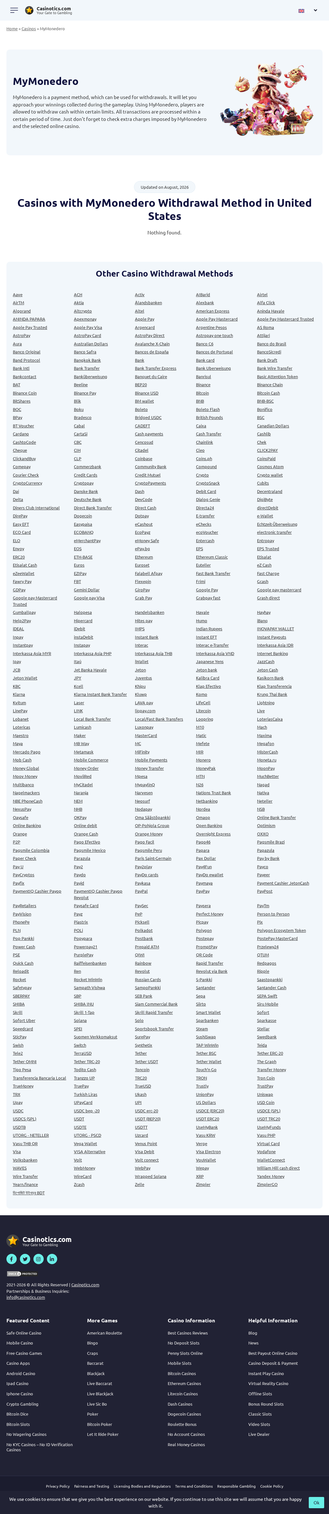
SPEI (78, 1028)
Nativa (263, 792)
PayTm (263, 905)
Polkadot (144, 930)
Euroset (142, 565)
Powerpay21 (85, 946)
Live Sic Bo (97, 1404)
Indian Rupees (209, 628)
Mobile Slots (179, 1363)
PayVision (22, 914)
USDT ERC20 (207, 1118)
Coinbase (143, 458)
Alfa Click (266, 302)
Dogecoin (83, 515)
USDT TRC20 (268, 1118)
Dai (16, 491)
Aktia (79, 302)
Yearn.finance (25, 1184)
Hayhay (264, 612)
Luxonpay (144, 727)
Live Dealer (259, 1434)
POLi (78, 930)
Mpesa (141, 776)
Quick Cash (23, 963)
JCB (16, 669)
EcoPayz (142, 532)
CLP (77, 458)
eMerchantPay (87, 540)
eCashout (144, 524)
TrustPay (265, 1086)
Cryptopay (83, 483)
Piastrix (81, 922)
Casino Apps (18, 1363)
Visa (17, 1151)
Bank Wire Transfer (274, 368)
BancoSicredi (269, 351)
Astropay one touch (214, 335)
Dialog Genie (208, 499)
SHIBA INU (84, 1004)
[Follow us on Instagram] (38, 1259)
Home (12, 28)
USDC (18, 1110)
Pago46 (203, 841)
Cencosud (144, 442)
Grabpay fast (208, 597)
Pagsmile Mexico (90, 850)
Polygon (204, 930)
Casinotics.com (85, 1284)
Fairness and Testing (91, 1486)
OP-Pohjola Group (152, 825)
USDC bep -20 (87, 1110)
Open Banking (209, 825)
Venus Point (146, 1143)
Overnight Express (213, 833)
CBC (78, 442)
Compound (206, 466)
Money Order (86, 768)
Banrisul (203, 376)
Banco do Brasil (271, 343)
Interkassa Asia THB (153, 653)
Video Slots (259, 1424)
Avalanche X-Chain (152, 343)
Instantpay (23, 645)
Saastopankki (269, 979)
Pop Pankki (23, 938)
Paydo (80, 874)
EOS (78, 548)
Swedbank (267, 1036)
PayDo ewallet (209, 874)
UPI (138, 1102)
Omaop (203, 817)
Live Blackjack (100, 1393)
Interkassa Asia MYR (32, 653)
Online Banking (27, 825)
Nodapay (143, 809)
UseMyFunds (269, 1127)
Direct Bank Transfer (93, 507)
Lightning (266, 702)
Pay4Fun (204, 866)
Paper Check (24, 858)
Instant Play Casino (266, 1373)
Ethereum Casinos (184, 1383)
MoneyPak (206, 768)
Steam (202, 1028)
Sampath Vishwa (89, 987)
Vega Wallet (85, 1143)
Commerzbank (87, 466)
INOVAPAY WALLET (275, 628)
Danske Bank (86, 491)
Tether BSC (206, 1053)
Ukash (141, 1094)
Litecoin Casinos (183, 1393)
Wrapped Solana (150, 1176)
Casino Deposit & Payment (273, 1363)
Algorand (22, 311)
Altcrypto (83, 311)
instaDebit (83, 637)
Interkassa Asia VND (215, 653)
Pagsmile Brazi (271, 841)
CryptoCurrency (27, 483)
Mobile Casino (19, 1342)
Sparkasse (266, 1020)
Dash (139, 491)
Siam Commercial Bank (156, 1004)
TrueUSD (143, 1086)
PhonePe (21, 922)
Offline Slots (260, 1393)
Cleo (200, 450)
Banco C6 (204, 343)
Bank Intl (21, 368)
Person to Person (273, 914)
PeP (138, 914)
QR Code (204, 954)
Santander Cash (271, 987)
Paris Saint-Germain (153, 858)
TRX (16, 1094)
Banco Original (26, 351)
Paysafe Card (86, 905)
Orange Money (149, 833)
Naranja (81, 792)
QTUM (263, 954)
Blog (252, 1333)
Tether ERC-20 (270, 1053)
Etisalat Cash (25, 565)
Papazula (265, 850)
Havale (202, 612)
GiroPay (142, 589)
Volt (78, 1160)
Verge (201, 1143)
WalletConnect (271, 1160)
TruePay (81, 1086)
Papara (202, 850)
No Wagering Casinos (26, 1434)
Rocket (19, 979)
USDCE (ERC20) (210, 1110)
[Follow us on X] (25, 1259)
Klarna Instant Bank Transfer (100, 694)
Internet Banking (272, 653)
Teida (262, 1045)
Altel (139, 311)
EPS (199, 548)
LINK (78, 710)
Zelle (139, 1184)
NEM (78, 801)
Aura (17, 343)
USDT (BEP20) (148, 1118)
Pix (260, 922)
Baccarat (95, 1363)
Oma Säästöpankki (152, 817)
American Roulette (104, 1333)
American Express (212, 311)
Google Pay (207, 589)
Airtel (262, 294)
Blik (77, 401)
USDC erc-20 (146, 1110)
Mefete (202, 743)
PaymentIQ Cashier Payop (37, 891)
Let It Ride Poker (103, 1434)
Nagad (263, 784)
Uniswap (265, 1094)
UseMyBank (207, 1127)
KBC (17, 686)
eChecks (203, 524)
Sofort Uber (24, 1020)
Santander (205, 987)
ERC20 (19, 557)
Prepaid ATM (147, 946)
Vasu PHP (266, 1135)
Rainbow (143, 963)
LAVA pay (144, 702)
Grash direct (268, 597)
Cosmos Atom (270, 466)
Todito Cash (85, 1069)
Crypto (202, 475)
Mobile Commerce (91, 759)
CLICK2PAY (267, 450)
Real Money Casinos (186, 1444)
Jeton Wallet (25, 677)
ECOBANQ (83, 532)
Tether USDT (146, 1061)
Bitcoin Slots (18, 1424)
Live (261, 710)
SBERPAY (21, 996)
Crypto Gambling (22, 1404)
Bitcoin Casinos (182, 1373)
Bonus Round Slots (266, 1404)
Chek (261, 442)
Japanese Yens (210, 661)
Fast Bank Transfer (213, 573)
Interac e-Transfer (212, 645)
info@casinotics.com (25, 1297)
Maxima (264, 735)
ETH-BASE (83, 557)
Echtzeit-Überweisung (277, 524)
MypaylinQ (145, 784)
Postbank (144, 938)
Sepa (200, 996)
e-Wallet (265, 515)
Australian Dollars (91, 343)
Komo (201, 694)
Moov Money (25, 776)
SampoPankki (148, 987)
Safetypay (22, 987)
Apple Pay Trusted (30, 327)
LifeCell (203, 702)
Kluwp (141, 694)
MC (138, 743)
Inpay (18, 637)
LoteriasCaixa (270, 719)
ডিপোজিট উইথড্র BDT (29, 1192)
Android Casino (20, 1373)
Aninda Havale (270, 311)
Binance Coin (25, 393)
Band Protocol (26, 360)
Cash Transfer (208, 433)
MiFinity (142, 751)
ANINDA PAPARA (29, 319)
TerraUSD (83, 1053)
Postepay (205, 938)
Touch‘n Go (206, 1069)
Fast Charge (268, 573)
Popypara (83, 938)
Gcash (262, 581)
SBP (77, 996)
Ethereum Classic (212, 557)
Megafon (265, 743)
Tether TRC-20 (87, 1061)
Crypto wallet (270, 475)
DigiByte (265, 499)
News (253, 1342)
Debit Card (206, 491)
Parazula (82, 858)
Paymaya (204, 883)
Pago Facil (144, 841)
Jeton (140, 669)
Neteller (264, 801)
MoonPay (266, 768)
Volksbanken (25, 1160)
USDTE (80, 1127)
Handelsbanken (149, 612)
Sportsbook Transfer (154, 1028)
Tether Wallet (208, 1061)
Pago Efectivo (87, 841)
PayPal (141, 891)
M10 (200, 727)
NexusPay (22, 809)
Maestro (21, 735)
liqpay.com (145, 710)
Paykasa (142, 883)
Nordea (203, 809)
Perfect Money (209, 914)
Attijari (263, 335)
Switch (80, 1045)
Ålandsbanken (148, 302)
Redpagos (266, 963)
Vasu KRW (205, 1135)
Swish (18, 1045)
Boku (79, 409)
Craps (92, 1353)
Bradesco (83, 417)
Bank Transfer (87, 368)
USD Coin (265, 1102)
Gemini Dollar (87, 589)
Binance (203, 384)
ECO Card (22, 532)
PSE (16, 954)
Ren (77, 971)
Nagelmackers (26, 792)
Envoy (18, 548)
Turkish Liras (85, 1094)
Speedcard (23, 1028)
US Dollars (206, 1102)
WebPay (142, 1168)
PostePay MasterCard (277, 938)
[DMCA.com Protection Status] (22, 1274)
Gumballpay (24, 612)
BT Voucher (23, 425)
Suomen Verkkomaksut (95, 1036)
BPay (17, 417)
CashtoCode (24, 442)
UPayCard (83, 1102)
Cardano (21, 433)
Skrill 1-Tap (84, 1012)
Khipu (140, 686)
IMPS (140, 628)
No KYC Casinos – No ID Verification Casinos (39, 1447)
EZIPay (80, 573)
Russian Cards (148, 979)
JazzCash (265, 661)
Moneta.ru (266, 759)
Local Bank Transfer (92, 719)
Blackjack (96, 1373)
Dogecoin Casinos (184, 1414)
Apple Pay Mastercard (217, 319)
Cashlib (264, 433)
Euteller (203, 565)
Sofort (263, 1012)
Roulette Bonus (182, 1424)
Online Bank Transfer (276, 817)
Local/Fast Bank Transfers (159, 719)
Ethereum (144, 557)
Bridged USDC (148, 417)
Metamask (83, 751)
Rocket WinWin (88, 979)
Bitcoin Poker (99, 1424)
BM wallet (144, 401)
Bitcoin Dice (17, 1414)
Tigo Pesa (22, 1069)
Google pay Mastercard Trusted (35, 601)
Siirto (201, 1004)
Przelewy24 (268, 946)
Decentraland (269, 491)
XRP (200, 1176)
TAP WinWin (207, 1045)
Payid (79, 883)
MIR (199, 751)
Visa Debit (144, 1151)
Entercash (205, 540)
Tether (141, 1053)
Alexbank (205, 302)
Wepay (202, 1168)
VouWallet (206, 1160)
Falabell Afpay (148, 573)
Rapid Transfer (209, 963)
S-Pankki (204, 979)
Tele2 (18, 1053)
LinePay (20, 710)
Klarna (19, 694)
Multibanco (23, 784)
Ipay (17, 661)
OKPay (80, 817)
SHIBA (19, 1004)
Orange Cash (86, 833)
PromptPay (206, 946)
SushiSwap (206, 1036)
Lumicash (82, 727)
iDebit (79, 628)
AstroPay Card (87, 335)
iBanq (262, 620)
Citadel (141, 450)
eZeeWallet (23, 573)
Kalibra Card (207, 677)
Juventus (143, 677)
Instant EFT (206, 637)
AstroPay (21, 335)
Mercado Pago (26, 751)
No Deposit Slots (184, 1342)
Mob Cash (22, 759)
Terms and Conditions (194, 1486)
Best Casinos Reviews (188, 1333)
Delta (18, 499)
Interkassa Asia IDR (275, 645)
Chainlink (204, 442)
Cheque (20, 450)
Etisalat (264, 557)
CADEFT (142, 425)
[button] (308, 10)
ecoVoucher (207, 532)
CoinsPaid (266, 458)
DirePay (20, 515)
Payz (78, 914)
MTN (200, 776)
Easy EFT (21, 524)
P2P (16, 841)
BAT (16, 384)
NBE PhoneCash (27, 801)
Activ (140, 294)
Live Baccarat (99, 1383)
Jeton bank (206, 669)
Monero (203, 759)
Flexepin (143, 581)
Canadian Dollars (273, 425)
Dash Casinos (180, 1404)
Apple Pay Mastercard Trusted (285, 319)
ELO (16, 540)
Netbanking (207, 801)
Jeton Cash (267, 669)
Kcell (78, 686)
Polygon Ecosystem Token (281, 930)
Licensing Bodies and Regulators (142, 1486)
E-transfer (205, 515)
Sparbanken (207, 1020)
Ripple (263, 971)
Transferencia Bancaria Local (39, 1078)
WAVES (20, 1168)
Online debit (85, 825)
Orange (20, 833)
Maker (80, 735)
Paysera (203, 905)
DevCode (143, 499)
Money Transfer (149, 768)
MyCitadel (83, 784)
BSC (260, 417)
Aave (17, 294)
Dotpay (142, 515)
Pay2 (78, 866)
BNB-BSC (265, 401)
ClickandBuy (24, 458)
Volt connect (147, 1160)
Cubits (263, 483)
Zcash (79, 1184)
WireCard (83, 1176)
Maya (18, 743)
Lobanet (21, 719)
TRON (201, 1078)
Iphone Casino (19, 1393)
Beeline (81, 384)
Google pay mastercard (279, 589)
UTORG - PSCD (87, 1135)
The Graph (266, 1061)
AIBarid (203, 294)
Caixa (201, 425)
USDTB (19, 1127)
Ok (316, 1502)
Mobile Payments (151, 759)
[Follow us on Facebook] (11, 1259)
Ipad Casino (17, 1383)
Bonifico (264, 409)
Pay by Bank (268, 858)
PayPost (264, 891)
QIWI (140, 954)
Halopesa (83, 612)
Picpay (202, 922)
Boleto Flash (208, 409)
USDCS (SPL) (24, 1118)
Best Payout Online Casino (273, 1353)
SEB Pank (143, 996)
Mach (262, 727)
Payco (262, 866)
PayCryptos (23, 874)
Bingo (92, 1342)
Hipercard (83, 620)
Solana (80, 1020)
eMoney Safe (147, 540)
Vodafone (266, 1151)
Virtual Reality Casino (268, 1383)
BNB (200, 401)
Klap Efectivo (208, 686)
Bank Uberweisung (213, 368)
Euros (79, 565)
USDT (79, 1118)
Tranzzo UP (84, 1078)
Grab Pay (143, 597)
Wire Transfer (25, 1176)
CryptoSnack (208, 483)
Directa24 (205, 507)
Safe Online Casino (23, 1333)
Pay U (18, 866)
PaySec (141, 905)
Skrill (17, 1012)
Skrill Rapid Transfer (154, 1012)
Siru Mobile (267, 1004)
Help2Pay (22, 620)
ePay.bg (142, 548)
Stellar (263, 1028)
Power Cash (24, 946)
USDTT (141, 1127)
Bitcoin (202, 393)
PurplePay (83, 954)
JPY (77, 677)
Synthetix (143, 1045)
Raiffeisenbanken (90, 963)
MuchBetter (268, 776)
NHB (78, 809)
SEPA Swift (267, 996)
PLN (17, 930)
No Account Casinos (186, 1434)
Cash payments (149, 433)
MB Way (81, 743)
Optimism (266, 825)
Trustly (202, 1086)
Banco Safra (85, 351)
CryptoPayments (150, 483)
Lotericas (21, 727)
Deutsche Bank (88, 499)
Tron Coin (266, 1078)
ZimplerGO (267, 1184)
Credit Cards (85, 475)
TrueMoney (23, 1086)
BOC (17, 409)
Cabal (79, 425)
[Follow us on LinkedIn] (52, 1259)
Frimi (200, 581)
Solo (139, 1020)
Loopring (204, 719)
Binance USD (146, 393)
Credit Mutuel (148, 475)
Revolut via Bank (211, 971)
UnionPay (205, 1094)
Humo (201, 620)
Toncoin (142, 1069)
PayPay (202, 891)
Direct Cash (145, 507)
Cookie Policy (271, 1486)
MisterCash (267, 751)
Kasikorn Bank (270, 677)
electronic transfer (274, 532)
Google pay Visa (89, 597)
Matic (201, 735)
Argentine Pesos (211, 327)
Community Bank (150, 466)
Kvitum (19, 702)
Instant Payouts (271, 637)
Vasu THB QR (25, 1143)
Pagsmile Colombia (31, 850)
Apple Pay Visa (88, 327)
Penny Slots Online (185, 1353)
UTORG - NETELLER (31, 1135)
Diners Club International (36, 507)
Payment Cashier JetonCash (283, 883)
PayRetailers (24, 905)
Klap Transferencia (274, 686)
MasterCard (146, 735)
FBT (77, 581)
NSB (261, 809)
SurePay (142, 1036)
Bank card (205, 360)
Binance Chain (270, 384)
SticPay (19, 1036)
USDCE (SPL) (268, 1110)
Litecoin (203, 710)
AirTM (18, 302)
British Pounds (209, 417)
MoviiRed (83, 776)
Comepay (22, 466)
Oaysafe (20, 817)
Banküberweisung (90, 376)
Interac (141, 645)
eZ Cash (264, 565)
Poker (92, 1414)
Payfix (18, 883)
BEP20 (141, 384)
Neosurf (142, 801)
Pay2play (143, 866)
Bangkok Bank (87, 360)
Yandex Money (270, 1176)
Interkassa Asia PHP (92, 653)
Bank (139, 360)
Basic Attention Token (277, 376)
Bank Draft (267, 360)
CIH (77, 450)
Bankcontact (24, 376)
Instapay (82, 645)
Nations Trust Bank (213, 792)
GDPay (19, 589)
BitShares (22, 401)
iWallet (141, 661)
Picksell (142, 922)
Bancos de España (152, 351)
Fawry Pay (22, 581)
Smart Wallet (208, 1012)
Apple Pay (144, 319)
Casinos (29, 28)
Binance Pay (85, 393)
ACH (78, 294)
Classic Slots (260, 1414)
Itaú (77, 661)
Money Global (26, 768)
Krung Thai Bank (272, 694)
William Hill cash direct (278, 1168)
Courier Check (26, 475)
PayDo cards (146, 874)
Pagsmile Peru (148, 850)
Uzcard (141, 1135)
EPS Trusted (268, 548)
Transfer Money (271, 1069)
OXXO (263, 833)
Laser (79, 702)
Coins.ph (204, 458)
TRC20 (141, 1078)
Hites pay (143, 620)
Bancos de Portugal (214, 351)
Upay (17, 1102)
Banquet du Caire (151, 376)
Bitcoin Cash (268, 393)
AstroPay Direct (149, 335)
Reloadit (21, 971)
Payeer (263, 874)
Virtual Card (268, 1143)
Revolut (142, 971)
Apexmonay (85, 319)
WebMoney (84, 1168)
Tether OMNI (25, 1061)
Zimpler (203, 1184)
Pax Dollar (206, 858)
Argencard (145, 327)
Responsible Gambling (236, 1486)
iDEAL (18, 628)
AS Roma (265, 327)
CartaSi (80, 433)
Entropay (265, 540)
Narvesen (144, 792)
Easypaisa (83, 524)
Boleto (141, 409)
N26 (199, 784)
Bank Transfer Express (155, 368)
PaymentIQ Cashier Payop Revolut (98, 894)
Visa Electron (208, 1151)
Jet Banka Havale (90, 669)
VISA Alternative (89, 1151)
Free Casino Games (24, 1353)
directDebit (267, 507)
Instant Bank (146, 637)
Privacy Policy (58, 1486)
